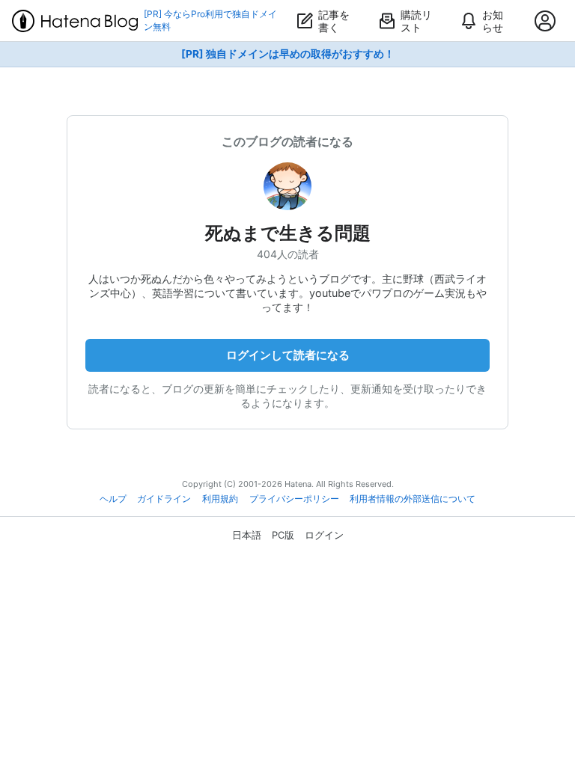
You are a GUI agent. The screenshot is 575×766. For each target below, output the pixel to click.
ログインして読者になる (288, 355)
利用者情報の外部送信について (412, 499)
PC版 (283, 535)
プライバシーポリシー (294, 499)
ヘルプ (113, 499)
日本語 (246, 535)
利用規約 (220, 499)
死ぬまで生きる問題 (288, 233)
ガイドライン (164, 499)
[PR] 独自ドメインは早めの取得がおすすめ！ (288, 54)
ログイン (324, 535)
